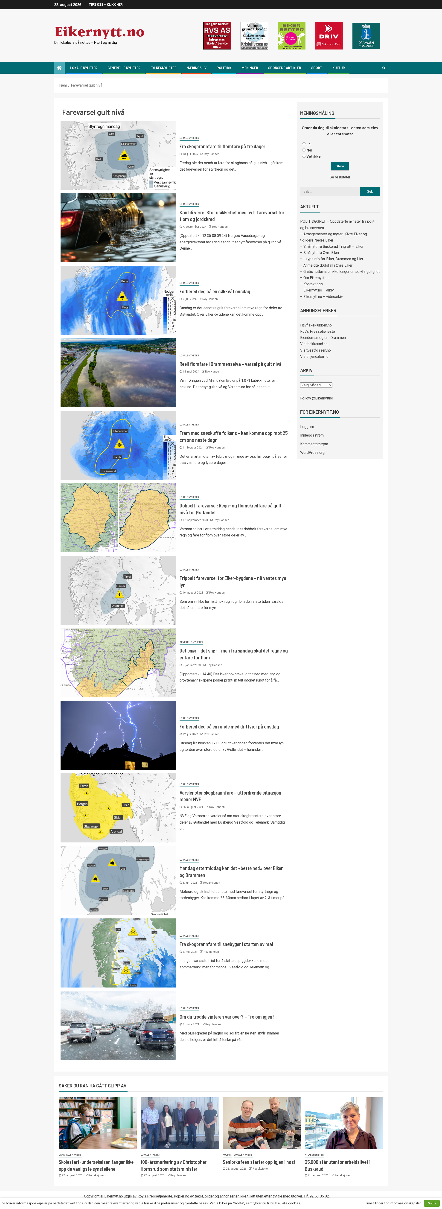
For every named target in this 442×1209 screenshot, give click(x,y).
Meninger (249, 68)
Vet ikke (313, 156)
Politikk (224, 68)
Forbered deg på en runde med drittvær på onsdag (229, 726)
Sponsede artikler (284, 68)
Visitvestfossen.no (315, 350)
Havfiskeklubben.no (316, 325)
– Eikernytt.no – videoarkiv (321, 296)
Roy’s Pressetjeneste (317, 331)
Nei (309, 150)
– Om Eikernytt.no (314, 278)
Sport (316, 68)
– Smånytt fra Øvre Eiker (319, 253)
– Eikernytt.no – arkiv (317, 290)
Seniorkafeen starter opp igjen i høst (259, 1162)
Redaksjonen (211, 882)
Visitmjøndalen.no (314, 356)
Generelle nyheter (124, 68)
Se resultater (340, 177)
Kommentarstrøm (314, 444)
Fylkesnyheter (164, 68)
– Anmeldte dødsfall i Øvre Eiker (326, 265)
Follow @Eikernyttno (316, 398)
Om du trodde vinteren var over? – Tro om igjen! (227, 1017)
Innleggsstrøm (312, 435)
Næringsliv (196, 68)
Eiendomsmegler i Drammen (323, 337)
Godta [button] (432, 1203)
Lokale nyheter (83, 68)
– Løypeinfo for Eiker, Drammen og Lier (331, 259)
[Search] (384, 68)
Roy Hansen (211, 154)
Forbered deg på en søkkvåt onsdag (215, 291)
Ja (308, 144)
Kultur (338, 68)
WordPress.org (312, 452)
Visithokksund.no (314, 344)
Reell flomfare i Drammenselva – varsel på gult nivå (231, 364)
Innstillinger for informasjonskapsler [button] (393, 1203)
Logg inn (307, 427)
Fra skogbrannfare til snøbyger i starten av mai (226, 944)
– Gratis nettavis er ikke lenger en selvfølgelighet (340, 271)
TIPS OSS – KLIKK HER (106, 4)
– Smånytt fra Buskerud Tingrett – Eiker (331, 246)
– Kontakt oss (311, 284)
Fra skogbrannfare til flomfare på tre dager (222, 146)
